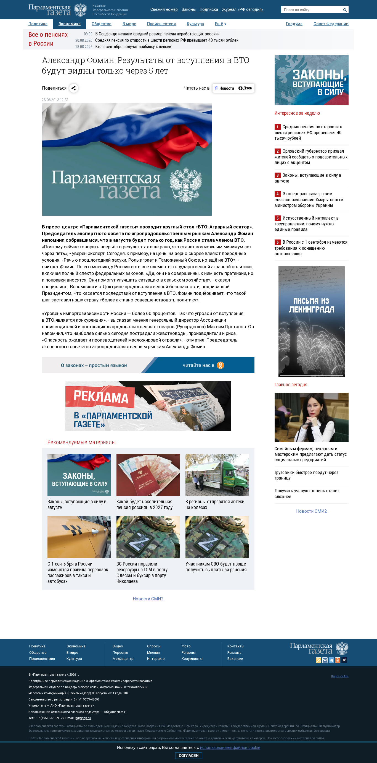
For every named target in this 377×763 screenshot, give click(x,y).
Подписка (209, 9)
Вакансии (235, 659)
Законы (189, 9)
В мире (129, 24)
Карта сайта (340, 676)
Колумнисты (192, 659)
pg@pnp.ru (83, 718)
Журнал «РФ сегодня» (243, 9)
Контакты (235, 646)
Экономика (70, 24)
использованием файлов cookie (230, 747)
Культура (195, 24)
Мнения (153, 652)
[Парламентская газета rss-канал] (319, 660)
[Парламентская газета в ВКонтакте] (325, 660)
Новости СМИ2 (148, 598)
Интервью (156, 659)
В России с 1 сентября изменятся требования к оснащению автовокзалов (311, 247)
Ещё (219, 24)
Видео (118, 646)
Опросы (154, 646)
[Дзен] (245, 88)
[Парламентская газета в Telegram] (331, 660)
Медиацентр (123, 659)
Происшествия (161, 24)
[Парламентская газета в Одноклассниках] (338, 660)
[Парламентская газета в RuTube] (344, 660)
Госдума (294, 24)
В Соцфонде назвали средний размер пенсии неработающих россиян (151, 34)
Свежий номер (164, 9)
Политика (37, 24)
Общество (101, 24)
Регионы (189, 652)
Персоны (120, 652)
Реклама (234, 652)
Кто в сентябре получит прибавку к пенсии (123, 46)
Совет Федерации (331, 24)
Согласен (188, 756)
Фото (186, 646)
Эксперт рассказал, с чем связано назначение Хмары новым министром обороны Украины (309, 199)
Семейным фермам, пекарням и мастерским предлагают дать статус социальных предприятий (311, 454)
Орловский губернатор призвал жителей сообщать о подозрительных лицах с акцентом (311, 156)
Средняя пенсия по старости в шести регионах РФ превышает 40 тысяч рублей (156, 40)
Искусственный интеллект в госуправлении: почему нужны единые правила (307, 223)
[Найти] (345, 10)
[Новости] (224, 88)
